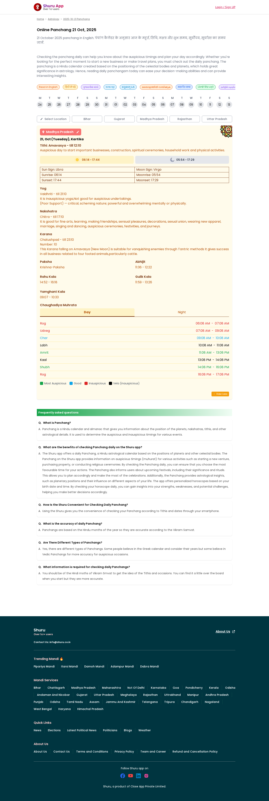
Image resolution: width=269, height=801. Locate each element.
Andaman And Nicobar (53, 695)
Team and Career (153, 752)
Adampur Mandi (122, 666)
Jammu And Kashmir (120, 702)
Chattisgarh (56, 688)
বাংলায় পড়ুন (110, 87)
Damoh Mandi (94, 666)
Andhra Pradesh (217, 695)
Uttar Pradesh (104, 695)
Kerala (214, 688)
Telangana (150, 702)
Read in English (48, 87)
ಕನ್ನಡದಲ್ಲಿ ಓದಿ (128, 87)
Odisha (230, 688)
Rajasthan (150, 695)
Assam (94, 702)
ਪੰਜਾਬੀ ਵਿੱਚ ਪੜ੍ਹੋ (205, 87)
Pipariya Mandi (44, 666)
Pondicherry (194, 688)
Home (40, 19)
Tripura (169, 702)
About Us (223, 631)
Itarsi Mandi (69, 666)
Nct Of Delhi (135, 688)
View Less (221, 394)
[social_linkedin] (138, 775)
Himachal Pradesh (90, 709)
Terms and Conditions (92, 752)
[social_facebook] (122, 775)
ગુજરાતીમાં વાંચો (90, 87)
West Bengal (43, 709)
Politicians (110, 730)
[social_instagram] (146, 775)
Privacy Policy (124, 752)
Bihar (37, 688)
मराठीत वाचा (184, 87)
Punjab (38, 702)
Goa (176, 688)
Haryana (64, 709)
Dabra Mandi (149, 666)
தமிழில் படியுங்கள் (229, 87)
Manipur (193, 695)
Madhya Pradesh (59, 132)
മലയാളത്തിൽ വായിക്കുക (156, 87)
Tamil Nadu (75, 702)
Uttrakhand (172, 695)
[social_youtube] (130, 775)
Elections (54, 730)
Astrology (53, 19)
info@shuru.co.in (59, 642)
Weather (144, 730)
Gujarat (81, 695)
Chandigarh (189, 702)
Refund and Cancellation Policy (195, 752)
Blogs (128, 730)
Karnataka (158, 688)
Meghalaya (129, 695)
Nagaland (212, 702)
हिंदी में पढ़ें (70, 87)
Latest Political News (81, 730)
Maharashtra (111, 688)
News (37, 730)
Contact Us (61, 752)
